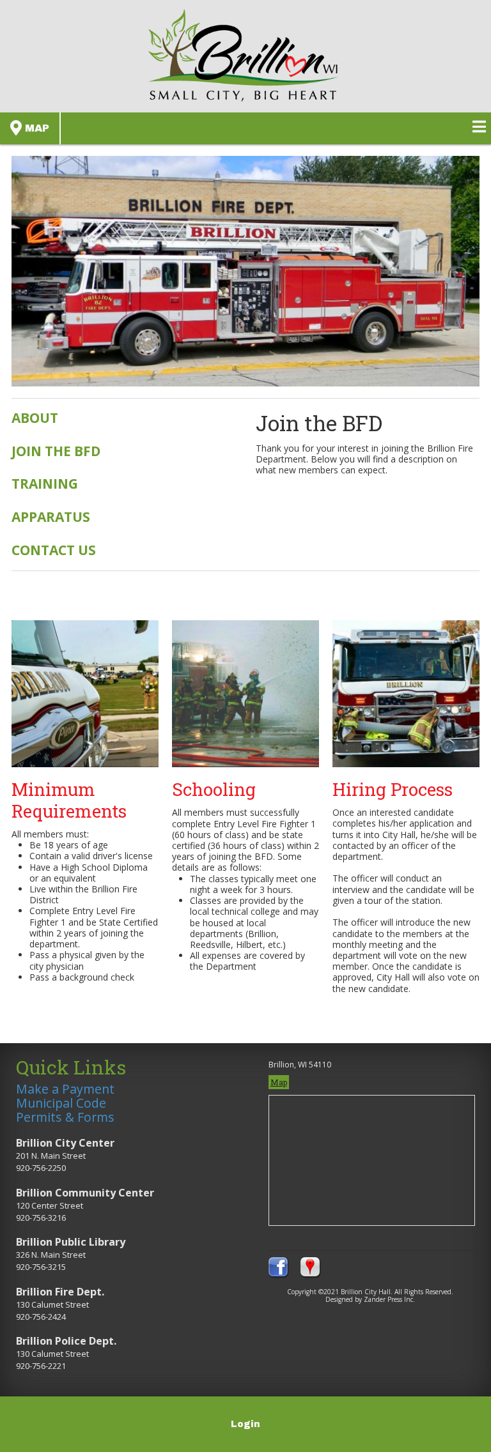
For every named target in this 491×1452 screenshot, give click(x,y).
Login (245, 1424)
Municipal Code (61, 1103)
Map (35, 128)
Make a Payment (65, 1088)
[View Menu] (479, 126)
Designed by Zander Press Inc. (370, 1299)
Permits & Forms (65, 1117)
